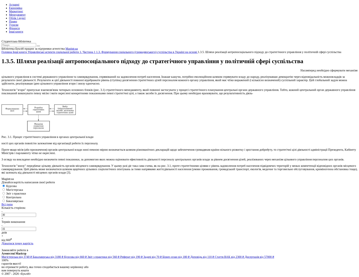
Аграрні (14, 4)
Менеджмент (17, 14)
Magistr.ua (71, 48)
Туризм (13, 24)
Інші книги (16, 31)
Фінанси (14, 28)
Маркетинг (16, 11)
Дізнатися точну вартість (17, 243)
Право (13, 21)
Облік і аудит (17, 18)
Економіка (15, 8)
